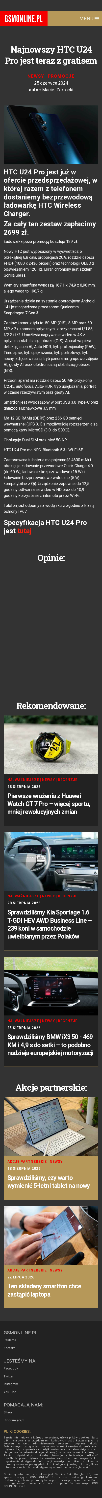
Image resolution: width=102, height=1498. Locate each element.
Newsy (35, 76)
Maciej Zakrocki (57, 89)
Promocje (61, 76)
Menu (87, 19)
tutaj (24, 531)
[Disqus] (51, 628)
